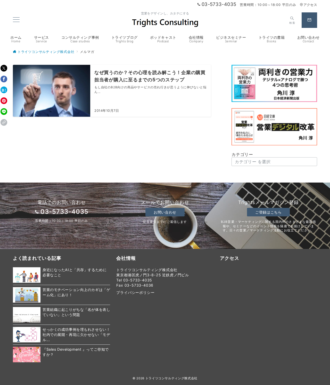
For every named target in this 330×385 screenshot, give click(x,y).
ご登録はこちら (268, 212)
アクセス (310, 5)
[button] (4, 122)
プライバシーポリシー (135, 292)
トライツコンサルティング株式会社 (171, 378)
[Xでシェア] (4, 68)
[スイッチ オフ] (309, 20)
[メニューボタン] (16, 20)
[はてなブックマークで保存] (4, 90)
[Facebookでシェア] (4, 79)
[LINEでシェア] (4, 111)
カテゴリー (242, 154)
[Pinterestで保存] (4, 100)
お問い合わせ (165, 212)
